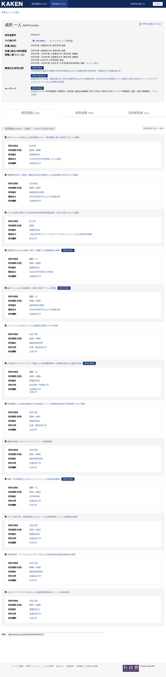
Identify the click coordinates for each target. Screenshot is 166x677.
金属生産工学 (115, 71)
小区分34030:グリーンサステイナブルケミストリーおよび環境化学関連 (60, 234)
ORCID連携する (149, 24)
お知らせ (60, 666)
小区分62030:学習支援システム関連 (111, 79)
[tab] (30, 113)
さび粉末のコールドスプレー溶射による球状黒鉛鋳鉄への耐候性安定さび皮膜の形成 (44, 363)
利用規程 (70, 666)
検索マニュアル (32, 666)
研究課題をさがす (39, 4)
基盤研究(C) (34, 267)
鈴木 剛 (32, 146)
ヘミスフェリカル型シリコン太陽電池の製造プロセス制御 (32, 326)
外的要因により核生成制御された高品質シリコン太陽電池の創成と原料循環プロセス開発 (46, 404)
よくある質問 (47, 666)
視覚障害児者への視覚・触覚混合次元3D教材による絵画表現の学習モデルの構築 (42, 175)
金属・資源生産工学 (52, 79)
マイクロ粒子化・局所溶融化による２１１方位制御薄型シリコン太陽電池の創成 (42, 517)
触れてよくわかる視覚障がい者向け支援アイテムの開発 (31, 288)
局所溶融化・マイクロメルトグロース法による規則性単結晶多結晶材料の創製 (41, 554)
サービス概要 (17, 666)
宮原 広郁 (33, 334)
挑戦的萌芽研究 (36, 343)
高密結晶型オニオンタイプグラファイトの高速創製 (29, 441)
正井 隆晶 (33, 183)
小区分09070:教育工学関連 (42, 71)
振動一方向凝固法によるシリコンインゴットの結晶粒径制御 (33, 479)
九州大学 (33, 351)
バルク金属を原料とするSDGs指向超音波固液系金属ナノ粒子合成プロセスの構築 (43, 213)
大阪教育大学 (35, 163)
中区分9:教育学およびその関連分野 (71, 71)
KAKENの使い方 (137, 4)
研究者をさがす (59, 4)
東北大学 (33, 238)
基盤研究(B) (34, 154)
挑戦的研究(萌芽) (36, 192)
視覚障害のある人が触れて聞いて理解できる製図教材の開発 (33, 250)
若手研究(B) (34, 496)
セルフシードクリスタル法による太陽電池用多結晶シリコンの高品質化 (38, 592)
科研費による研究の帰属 (87, 666)
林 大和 (32, 221)
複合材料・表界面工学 (98, 71)
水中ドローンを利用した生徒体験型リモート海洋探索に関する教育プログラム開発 (43, 137)
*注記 (159, 24)
